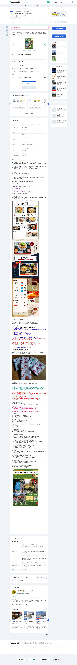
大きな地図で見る (43, 530)
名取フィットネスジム (60, 108)
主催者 (19, 5)
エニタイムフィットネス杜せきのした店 (61, 121)
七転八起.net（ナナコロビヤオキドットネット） (26, 590)
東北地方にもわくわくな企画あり (18, 101)
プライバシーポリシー (43, 655)
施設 (25, 5)
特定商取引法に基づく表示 (60, 655)
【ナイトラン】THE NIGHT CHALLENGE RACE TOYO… (61, 46)
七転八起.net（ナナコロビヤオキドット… (60, 13)
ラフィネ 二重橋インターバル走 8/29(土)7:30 (61, 83)
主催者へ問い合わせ (59, 28)
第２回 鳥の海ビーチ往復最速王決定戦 (18, 107)
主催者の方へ (57, 2)
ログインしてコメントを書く (41, 577)
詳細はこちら (24, 155)
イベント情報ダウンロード (59, 36)
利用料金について (26, 655)
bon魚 (17, 99)
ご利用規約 (34, 655)
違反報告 (47, 634)
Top (10, 8)
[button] (23, 50)
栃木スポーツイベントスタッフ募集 (61, 77)
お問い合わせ (18, 655)
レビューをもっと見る (29, 113)
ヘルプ (61, 2)
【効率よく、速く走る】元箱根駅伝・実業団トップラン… (61, 71)
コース (32, 5)
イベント (12, 5)
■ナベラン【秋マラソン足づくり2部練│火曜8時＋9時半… (61, 89)
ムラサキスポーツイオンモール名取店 (61, 115)
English (70, 2)
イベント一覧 (14, 8)
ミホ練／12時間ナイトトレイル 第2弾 (61, 52)
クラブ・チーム (38, 5)
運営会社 (51, 655)
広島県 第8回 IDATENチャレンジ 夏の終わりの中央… (61, 95)
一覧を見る (44, 609)
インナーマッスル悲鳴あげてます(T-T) (35, 102)
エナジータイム (33, 99)
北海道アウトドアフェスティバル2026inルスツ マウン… (61, 58)
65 (63, 14)
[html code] (7, 35)
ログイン (65, 2)
